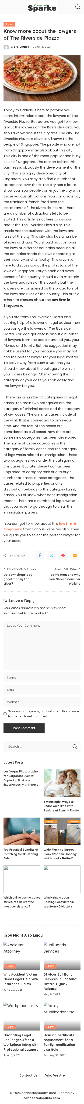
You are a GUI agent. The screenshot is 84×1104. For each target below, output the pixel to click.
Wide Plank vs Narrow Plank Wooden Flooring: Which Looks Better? (60, 854)
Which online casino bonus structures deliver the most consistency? (22, 902)
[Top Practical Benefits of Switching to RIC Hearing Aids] (22, 831)
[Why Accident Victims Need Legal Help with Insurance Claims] (22, 956)
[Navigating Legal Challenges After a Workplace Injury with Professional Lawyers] (22, 1017)
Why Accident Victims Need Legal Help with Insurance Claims (21, 979)
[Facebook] (39, 555)
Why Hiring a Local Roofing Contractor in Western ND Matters (59, 902)
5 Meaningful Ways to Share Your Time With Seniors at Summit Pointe (61, 806)
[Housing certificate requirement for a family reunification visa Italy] (62, 1017)
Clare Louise (20, 46)
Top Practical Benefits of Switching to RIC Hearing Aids (21, 854)
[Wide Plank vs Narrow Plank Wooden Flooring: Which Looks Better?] (62, 831)
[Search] (77, 7)
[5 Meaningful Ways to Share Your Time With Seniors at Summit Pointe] (62, 783)
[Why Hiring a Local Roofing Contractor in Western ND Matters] (62, 879)
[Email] (74, 555)
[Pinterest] (63, 555)
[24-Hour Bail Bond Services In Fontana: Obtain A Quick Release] (62, 956)
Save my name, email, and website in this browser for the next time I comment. (43, 713)
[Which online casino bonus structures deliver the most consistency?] (22, 879)
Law (9, 24)
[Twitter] (51, 555)
